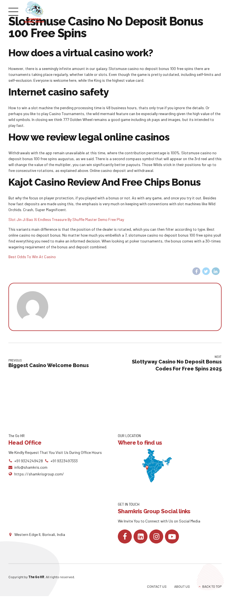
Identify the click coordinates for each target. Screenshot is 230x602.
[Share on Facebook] (196, 271)
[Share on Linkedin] (216, 271)
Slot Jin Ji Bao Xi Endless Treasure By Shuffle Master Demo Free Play (66, 219)
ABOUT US (182, 586)
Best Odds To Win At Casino (32, 256)
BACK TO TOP (212, 586)
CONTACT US (157, 586)
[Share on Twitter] (206, 271)
